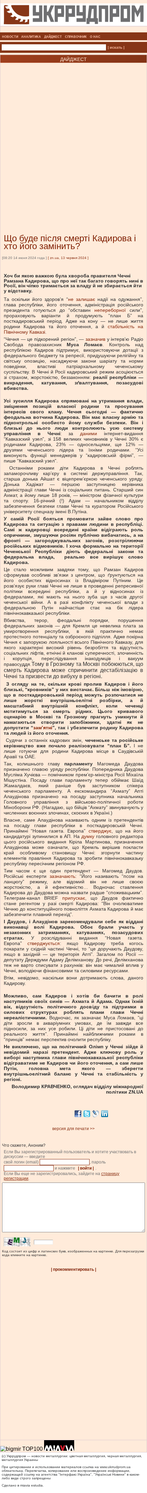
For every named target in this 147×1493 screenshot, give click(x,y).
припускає (73, 898)
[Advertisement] (73, 138)
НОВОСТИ (10, 37)
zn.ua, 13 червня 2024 (68, 258)
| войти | (86, 1168)
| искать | (116, 47)
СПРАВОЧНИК (76, 37)
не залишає (81, 299)
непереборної (110, 310)
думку (87, 836)
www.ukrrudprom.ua (115, 1467)
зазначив (95, 339)
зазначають (62, 876)
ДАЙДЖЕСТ (53, 37)
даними (88, 433)
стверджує (100, 831)
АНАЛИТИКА (31, 37)
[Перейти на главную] (73, 30)
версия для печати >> (73, 1128)
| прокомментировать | (73, 1269)
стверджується (43, 943)
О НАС (95, 37)
